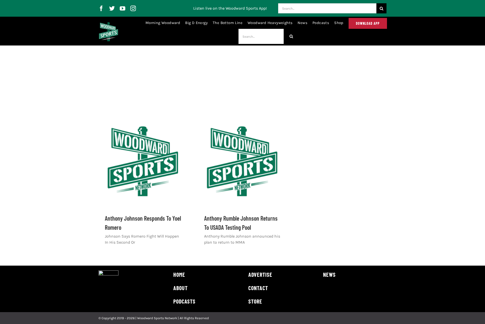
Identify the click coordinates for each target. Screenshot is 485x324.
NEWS (329, 274)
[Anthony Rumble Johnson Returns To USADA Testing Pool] (242, 161)
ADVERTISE (260, 274)
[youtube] (122, 8)
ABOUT (180, 288)
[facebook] (101, 8)
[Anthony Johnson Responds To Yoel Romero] (143, 161)
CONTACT (258, 288)
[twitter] (112, 8)
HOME (179, 274)
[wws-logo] (108, 24)
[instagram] (133, 8)
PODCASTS (184, 301)
